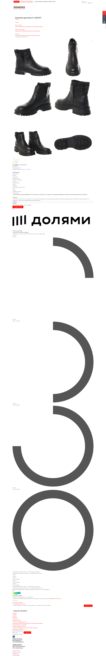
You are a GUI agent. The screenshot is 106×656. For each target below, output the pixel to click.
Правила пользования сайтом (19, 626)
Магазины (15, 617)
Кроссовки (17, 35)
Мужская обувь (33, 26)
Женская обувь (18, 26)
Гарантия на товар (17, 620)
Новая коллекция (26, 26)
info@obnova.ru (16, 653)
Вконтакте (14, 636)
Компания (15, 613)
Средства (41, 26)
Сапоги (38, 35)
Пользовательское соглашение (19, 624)
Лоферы (24, 35)
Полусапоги (28, 35)
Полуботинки (34, 35)
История (14, 614)
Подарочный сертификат (18, 629)
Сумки (37, 26)
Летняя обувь (34, 31)
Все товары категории (17, 602)
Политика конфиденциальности (20, 621)
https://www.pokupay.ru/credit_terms (54, 598)
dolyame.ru (47, 589)
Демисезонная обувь (20, 31)
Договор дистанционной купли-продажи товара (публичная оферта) (28, 623)
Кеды (21, 35)
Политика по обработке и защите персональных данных (25, 627)
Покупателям (15, 619)
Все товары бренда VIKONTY (19, 604)
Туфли (38, 31)
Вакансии (15, 616)
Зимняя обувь (28, 31)
